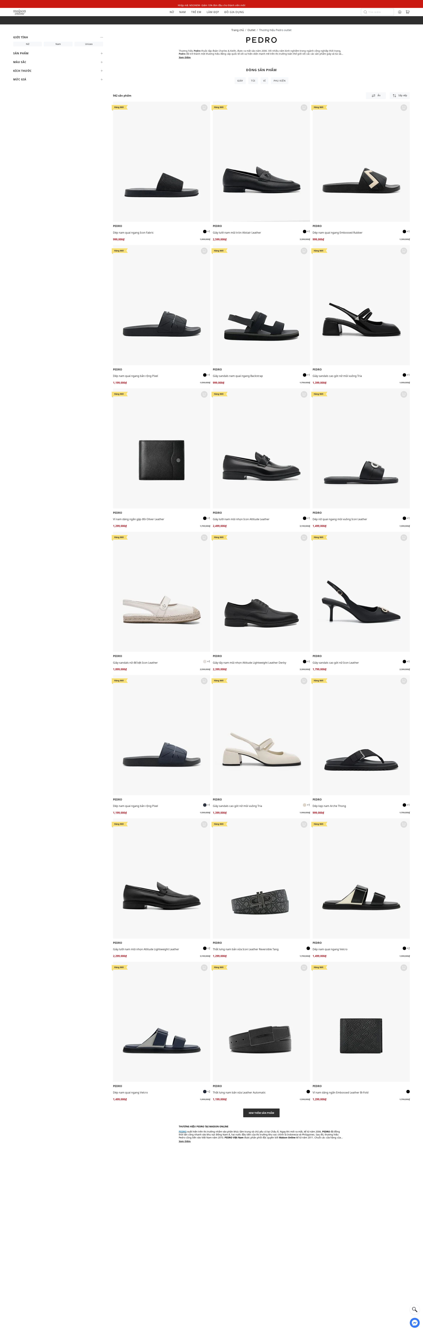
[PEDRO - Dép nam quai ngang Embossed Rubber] (361, 162)
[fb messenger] (415, 1322)
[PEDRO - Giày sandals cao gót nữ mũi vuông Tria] (361, 305)
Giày (240, 80)
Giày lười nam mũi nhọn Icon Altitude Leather (241, 519)
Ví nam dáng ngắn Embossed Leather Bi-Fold (340, 1092)
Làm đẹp (213, 12)
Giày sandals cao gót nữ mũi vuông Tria (337, 376)
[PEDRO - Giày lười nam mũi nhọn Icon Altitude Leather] (261, 448)
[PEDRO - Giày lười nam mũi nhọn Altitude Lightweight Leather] (161, 878)
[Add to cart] (204, 107)
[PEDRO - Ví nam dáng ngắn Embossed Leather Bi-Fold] (361, 1022)
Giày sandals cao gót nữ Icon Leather (336, 662)
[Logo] (19, 11)
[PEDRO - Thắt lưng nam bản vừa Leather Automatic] (261, 1022)
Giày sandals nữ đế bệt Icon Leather (135, 662)
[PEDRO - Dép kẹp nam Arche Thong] (361, 735)
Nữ (172, 12)
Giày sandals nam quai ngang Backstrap (238, 376)
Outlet (251, 30)
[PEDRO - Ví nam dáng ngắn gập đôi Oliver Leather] (161, 448)
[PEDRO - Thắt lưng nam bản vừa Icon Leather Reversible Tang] (261, 878)
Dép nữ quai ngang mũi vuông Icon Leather (340, 519)
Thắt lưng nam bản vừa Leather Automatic (239, 1092)
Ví (264, 80)
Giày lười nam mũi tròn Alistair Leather (237, 232)
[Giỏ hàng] (407, 12)
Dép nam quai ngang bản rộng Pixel (135, 376)
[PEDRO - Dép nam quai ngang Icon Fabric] (161, 162)
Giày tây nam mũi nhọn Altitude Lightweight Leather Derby (249, 662)
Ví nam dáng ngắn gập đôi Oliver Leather (138, 519)
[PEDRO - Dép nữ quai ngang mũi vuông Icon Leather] (361, 448)
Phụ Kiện (280, 80)
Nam (182, 12)
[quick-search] (415, 1310)
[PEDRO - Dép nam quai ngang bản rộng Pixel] (161, 305)
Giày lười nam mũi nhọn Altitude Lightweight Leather (146, 949)
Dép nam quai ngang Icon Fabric (133, 232)
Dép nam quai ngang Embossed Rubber (338, 232)
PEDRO (117, 226)
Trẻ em (196, 12)
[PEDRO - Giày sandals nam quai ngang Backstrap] (261, 305)
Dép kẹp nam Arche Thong (329, 806)
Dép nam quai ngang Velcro (330, 949)
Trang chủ (237, 30)
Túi (253, 80)
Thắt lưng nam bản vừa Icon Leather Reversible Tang (246, 949)
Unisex (89, 44)
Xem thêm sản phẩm (261, 1112)
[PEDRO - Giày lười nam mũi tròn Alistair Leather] (261, 162)
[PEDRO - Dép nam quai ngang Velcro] (361, 878)
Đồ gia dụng (234, 12)
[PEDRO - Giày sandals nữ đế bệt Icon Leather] (161, 592)
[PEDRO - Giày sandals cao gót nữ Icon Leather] (361, 592)
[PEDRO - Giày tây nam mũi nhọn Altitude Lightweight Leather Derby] (261, 592)
